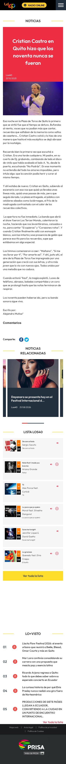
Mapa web (13, 727)
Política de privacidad (47, 727)
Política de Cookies (36, 731)
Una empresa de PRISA (33, 744)
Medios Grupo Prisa (33, 753)
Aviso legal (28, 727)
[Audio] (57, 442)
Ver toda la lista (33, 576)
